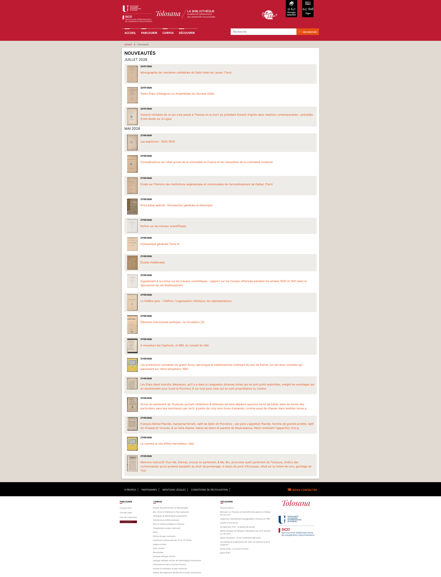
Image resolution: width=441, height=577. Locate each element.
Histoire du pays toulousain (164, 536)
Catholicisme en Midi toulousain (166, 520)
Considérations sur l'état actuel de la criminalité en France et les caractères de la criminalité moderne (206, 162)
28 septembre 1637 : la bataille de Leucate (237, 527)
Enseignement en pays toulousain (166, 528)
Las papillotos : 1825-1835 (157, 141)
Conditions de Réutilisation (209, 489)
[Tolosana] (186, 15)
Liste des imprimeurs (128, 517)
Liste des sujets (126, 512)
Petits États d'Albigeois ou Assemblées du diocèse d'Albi (177, 93)
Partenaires (149, 489)
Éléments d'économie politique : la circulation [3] (172, 322)
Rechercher (310, 32)
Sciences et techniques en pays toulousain (170, 568)
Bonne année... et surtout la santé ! (234, 548)
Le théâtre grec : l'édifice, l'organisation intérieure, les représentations (186, 301)
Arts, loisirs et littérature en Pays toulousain (171, 512)
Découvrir (187, 33)
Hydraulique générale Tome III (159, 244)
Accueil (130, 33)
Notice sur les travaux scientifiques (163, 226)
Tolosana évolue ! (227, 507)
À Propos (130, 489)
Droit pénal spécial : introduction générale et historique (176, 205)
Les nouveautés (126, 522)
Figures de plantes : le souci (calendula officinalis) (240, 537)
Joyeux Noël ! (225, 552)
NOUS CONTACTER (304, 490)
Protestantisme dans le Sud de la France (169, 564)
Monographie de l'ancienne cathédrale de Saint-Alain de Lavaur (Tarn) (186, 72)
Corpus (168, 33)
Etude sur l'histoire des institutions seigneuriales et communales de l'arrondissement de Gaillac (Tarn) (206, 184)
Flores (155, 532)
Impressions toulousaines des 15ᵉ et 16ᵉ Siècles (172, 540)
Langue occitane (159, 544)
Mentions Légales (174, 489)
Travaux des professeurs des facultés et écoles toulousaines (177, 572)
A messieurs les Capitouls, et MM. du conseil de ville (174, 345)
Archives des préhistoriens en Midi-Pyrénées (170, 507)
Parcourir (149, 33)
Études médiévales (152, 262)
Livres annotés (159, 548)
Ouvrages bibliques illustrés (164, 556)
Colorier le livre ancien (229, 522)
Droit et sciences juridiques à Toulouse (168, 524)
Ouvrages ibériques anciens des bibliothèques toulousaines (177, 560)
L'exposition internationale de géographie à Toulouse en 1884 (245, 518)
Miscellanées (158, 552)
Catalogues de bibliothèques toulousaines (170, 516)
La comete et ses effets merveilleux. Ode (167, 443)
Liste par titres (126, 508)
